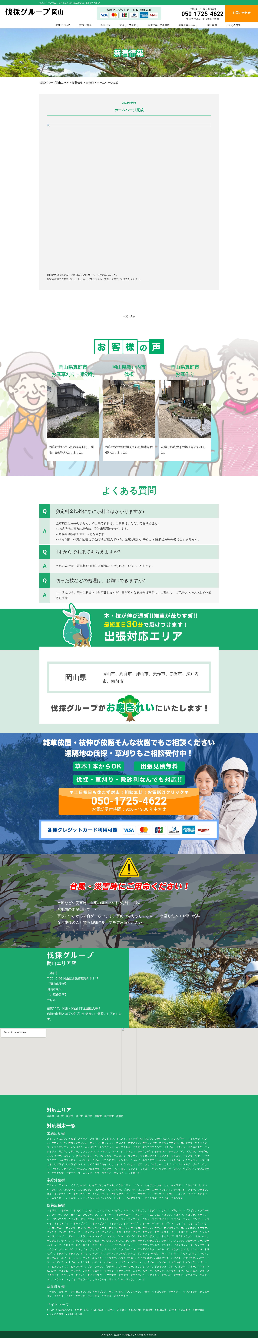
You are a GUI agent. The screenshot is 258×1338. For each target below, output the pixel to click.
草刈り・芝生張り (129, 25)
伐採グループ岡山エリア (125, 1334)
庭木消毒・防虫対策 (158, 25)
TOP (51, 1309)
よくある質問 (233, 25)
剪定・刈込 (85, 25)
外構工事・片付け (188, 25)
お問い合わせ (75, 1314)
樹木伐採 (105, 25)
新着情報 (199, 1309)
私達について (63, 25)
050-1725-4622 (202, 13)
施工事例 (212, 25)
